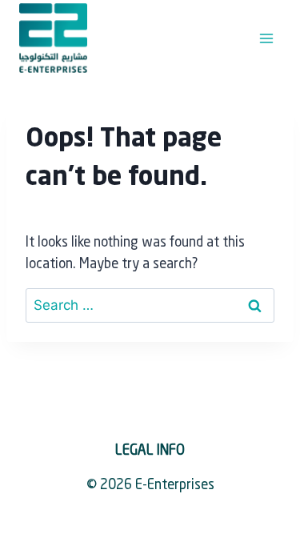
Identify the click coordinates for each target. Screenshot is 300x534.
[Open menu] (266, 38)
